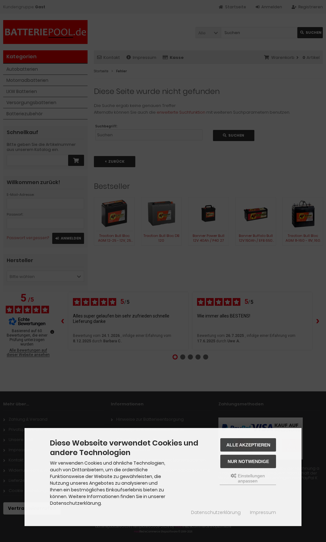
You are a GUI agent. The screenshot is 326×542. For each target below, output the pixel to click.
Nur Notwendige (248, 461)
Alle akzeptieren (248, 444)
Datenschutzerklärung (216, 512)
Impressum (263, 512)
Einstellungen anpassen (251, 478)
